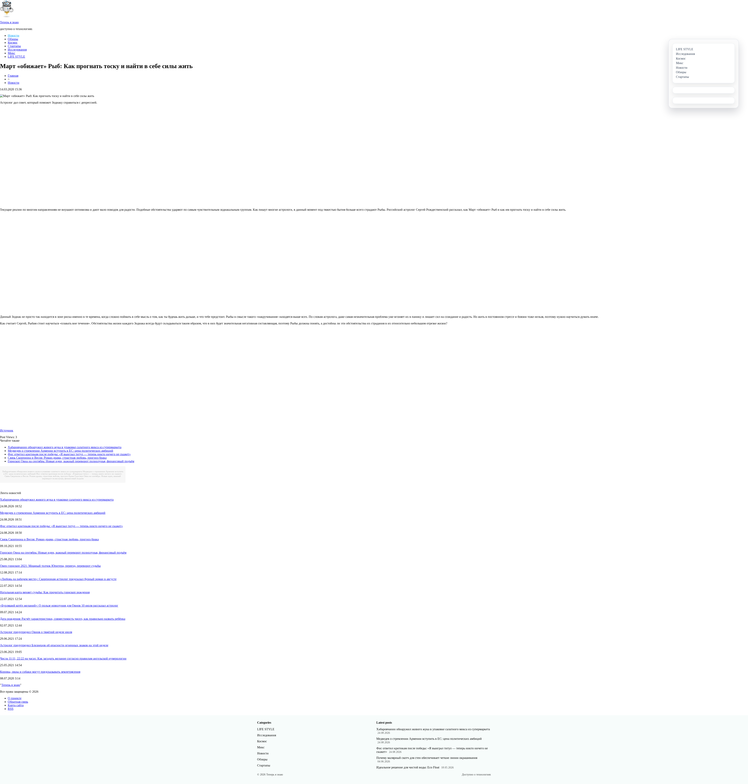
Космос (13, 42)
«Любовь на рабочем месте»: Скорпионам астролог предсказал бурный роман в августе (58, 579)
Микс (11, 53)
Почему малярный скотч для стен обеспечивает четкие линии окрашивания (426, 757)
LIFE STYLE (16, 56)
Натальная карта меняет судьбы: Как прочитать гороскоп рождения (45, 592)
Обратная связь (18, 701)
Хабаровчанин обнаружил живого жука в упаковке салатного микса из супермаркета (64, 447)
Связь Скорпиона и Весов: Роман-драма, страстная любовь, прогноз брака (57, 457)
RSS (10, 708)
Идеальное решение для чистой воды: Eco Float (407, 767)
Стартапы (14, 46)
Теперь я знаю (10, 685)
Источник (6, 430)
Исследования (17, 49)
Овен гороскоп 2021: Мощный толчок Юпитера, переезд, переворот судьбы (50, 565)
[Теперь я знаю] (7, 16)
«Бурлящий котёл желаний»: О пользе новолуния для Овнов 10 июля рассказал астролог (59, 605)
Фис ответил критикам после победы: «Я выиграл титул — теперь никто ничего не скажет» (69, 454)
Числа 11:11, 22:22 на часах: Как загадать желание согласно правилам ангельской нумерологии (63, 658)
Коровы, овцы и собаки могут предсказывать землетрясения (40, 671)
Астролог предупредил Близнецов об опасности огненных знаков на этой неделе (54, 645)
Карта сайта (16, 705)
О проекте (14, 698)
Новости (13, 35)
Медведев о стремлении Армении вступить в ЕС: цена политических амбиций (60, 450)
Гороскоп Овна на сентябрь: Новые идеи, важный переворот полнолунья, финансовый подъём (71, 461)
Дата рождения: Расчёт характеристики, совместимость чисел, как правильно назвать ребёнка (62, 618)
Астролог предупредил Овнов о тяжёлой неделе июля (36, 632)
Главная (13, 75)
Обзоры (13, 39)
